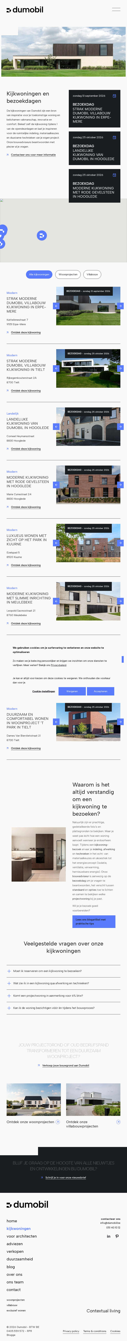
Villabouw (92, 274)
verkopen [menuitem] (15, 1251)
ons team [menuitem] (15, 1282)
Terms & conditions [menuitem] (94, 1331)
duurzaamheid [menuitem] (20, 1259)
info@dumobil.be (110, 1222)
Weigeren (72, 691)
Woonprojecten (68, 274)
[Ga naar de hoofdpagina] (25, 9)
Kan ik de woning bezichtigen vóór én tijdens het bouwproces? (54, 1008)
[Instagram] (117, 1236)
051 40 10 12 (113, 1227)
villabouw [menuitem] (12, 1305)
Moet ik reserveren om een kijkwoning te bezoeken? (47, 971)
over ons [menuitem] (14, 1274)
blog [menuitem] (11, 1266)
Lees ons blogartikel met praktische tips (91, 921)
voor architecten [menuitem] (22, 1236)
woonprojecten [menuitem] (16, 1299)
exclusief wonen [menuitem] (16, 1310)
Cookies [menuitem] (115, 1331)
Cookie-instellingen (43, 691)
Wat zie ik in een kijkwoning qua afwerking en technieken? (51, 983)
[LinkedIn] (109, 1236)
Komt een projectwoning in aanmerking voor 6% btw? (48, 995)
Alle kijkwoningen (39, 274)
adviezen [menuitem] (15, 1243)
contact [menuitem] (14, 1289)
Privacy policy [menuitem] (71, 1331)
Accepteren (100, 691)
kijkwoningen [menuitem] (19, 1228)
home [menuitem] (12, 1220)
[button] (42, 235)
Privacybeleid (58, 665)
